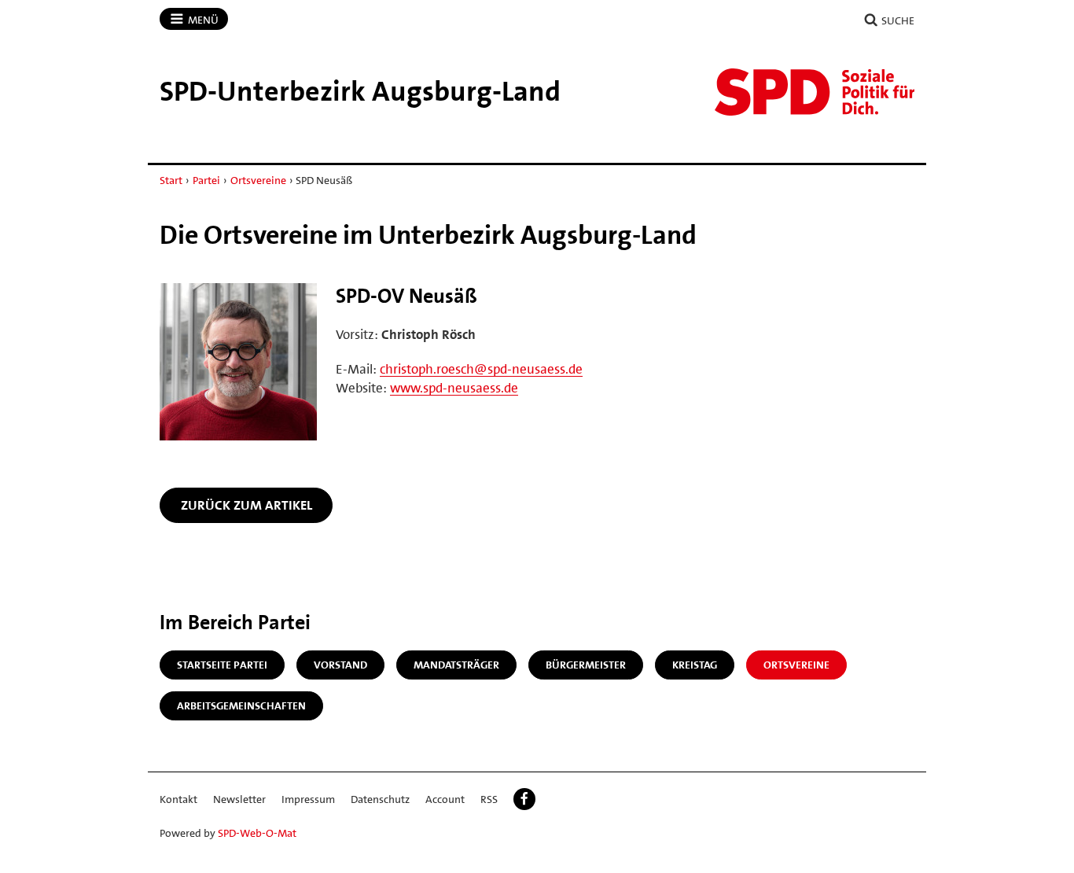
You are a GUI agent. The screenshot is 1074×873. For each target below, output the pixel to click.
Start (171, 180)
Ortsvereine (258, 180)
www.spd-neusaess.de (454, 387)
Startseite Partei (222, 665)
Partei (206, 180)
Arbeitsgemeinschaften (241, 705)
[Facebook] (524, 799)
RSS (489, 799)
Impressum (308, 799)
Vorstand (340, 665)
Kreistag (694, 665)
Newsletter (239, 799)
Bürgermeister (586, 665)
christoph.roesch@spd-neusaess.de (481, 369)
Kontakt (178, 799)
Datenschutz (380, 799)
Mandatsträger (456, 665)
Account (445, 799)
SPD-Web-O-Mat (257, 833)
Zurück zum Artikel (246, 505)
